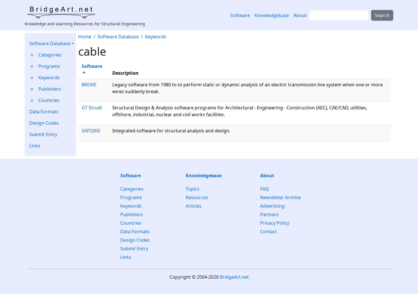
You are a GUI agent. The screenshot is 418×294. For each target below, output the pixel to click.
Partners (269, 214)
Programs (49, 66)
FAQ (264, 189)
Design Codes (44, 123)
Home (84, 37)
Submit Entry (43, 134)
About (300, 15)
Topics (192, 189)
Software (240, 15)
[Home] (63, 12)
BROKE (89, 85)
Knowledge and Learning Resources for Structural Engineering (85, 23)
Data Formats (44, 112)
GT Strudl (92, 108)
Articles (194, 206)
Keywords (49, 77)
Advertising (272, 206)
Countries (48, 100)
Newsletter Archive (280, 197)
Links (34, 146)
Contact (268, 231)
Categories (50, 55)
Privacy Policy (274, 223)
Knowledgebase (271, 15)
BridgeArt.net (234, 277)
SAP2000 (91, 131)
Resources (197, 197)
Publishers (49, 89)
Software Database (50, 43)
